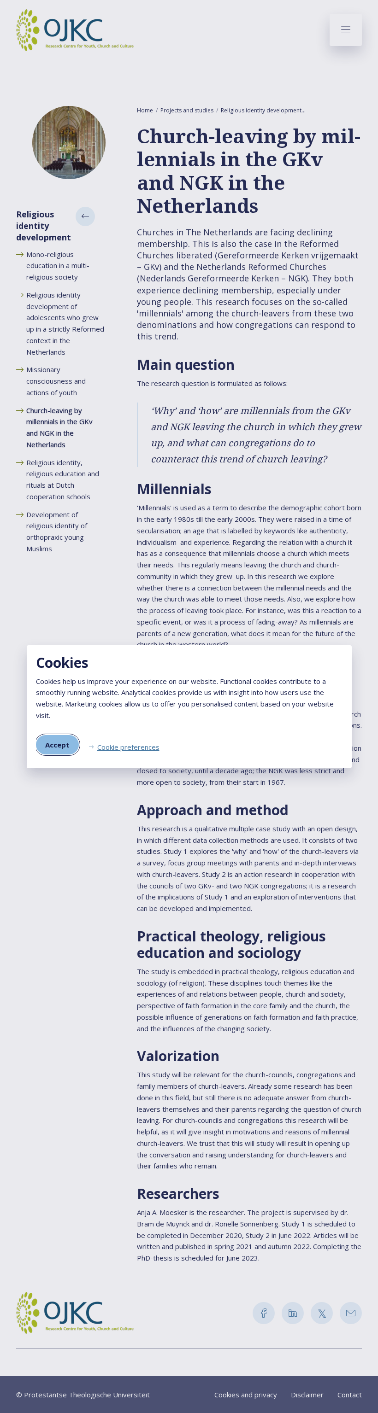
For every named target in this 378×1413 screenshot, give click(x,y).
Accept (57, 744)
